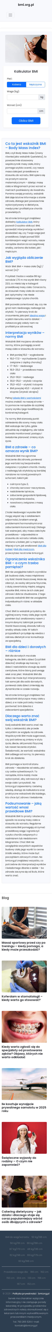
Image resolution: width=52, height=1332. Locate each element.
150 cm (10, 1278)
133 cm (31, 1278)
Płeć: (9, 78)
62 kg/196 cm (17, 1255)
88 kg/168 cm (34, 1243)
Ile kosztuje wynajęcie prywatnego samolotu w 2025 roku (24, 1107)
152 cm (31, 1284)
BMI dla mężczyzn (24, 549)
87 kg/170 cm (17, 1249)
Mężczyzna (35, 84)
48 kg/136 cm (34, 1249)
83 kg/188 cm (26, 1261)
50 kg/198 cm (39, 1237)
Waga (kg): (13, 91)
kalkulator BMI (24, 222)
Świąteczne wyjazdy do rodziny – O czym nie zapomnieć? (19, 1161)
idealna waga (37, 315)
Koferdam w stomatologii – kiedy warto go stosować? (22, 998)
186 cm (34, 1272)
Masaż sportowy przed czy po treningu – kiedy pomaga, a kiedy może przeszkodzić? (23, 946)
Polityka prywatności (24, 1293)
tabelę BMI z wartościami (26, 398)
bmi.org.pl (43, 1293)
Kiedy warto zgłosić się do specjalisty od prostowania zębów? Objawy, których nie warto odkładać (22, 1052)
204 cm (21, 1278)
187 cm (21, 1284)
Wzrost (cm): (14, 105)
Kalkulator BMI (26, 71)
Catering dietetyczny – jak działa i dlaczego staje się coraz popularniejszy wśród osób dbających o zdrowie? (22, 1217)
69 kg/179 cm (34, 1255)
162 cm (44, 1272)
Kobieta (16, 84)
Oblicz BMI (26, 121)
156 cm (42, 1278)
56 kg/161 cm (17, 1243)
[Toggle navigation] (10, 15)
